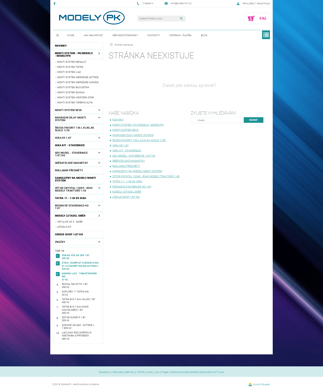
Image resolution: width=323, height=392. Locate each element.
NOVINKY (61, 45)
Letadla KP (64, 226)
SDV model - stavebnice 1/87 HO (71, 154)
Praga (165, 372)
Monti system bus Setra (73, 87)
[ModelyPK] (91, 18)
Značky (60, 241)
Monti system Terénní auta (75, 102)
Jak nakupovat (93, 35)
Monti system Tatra (70, 67)
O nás (70, 35)
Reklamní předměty (69, 170)
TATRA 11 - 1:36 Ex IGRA (70, 198)
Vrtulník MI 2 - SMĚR (70, 221)
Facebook (104, 372)
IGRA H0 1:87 (63, 137)
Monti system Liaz (69, 72)
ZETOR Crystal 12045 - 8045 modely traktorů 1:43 (74, 189)
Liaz (157, 372)
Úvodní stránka (57, 35)
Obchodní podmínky (125, 35)
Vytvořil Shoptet (261, 384)
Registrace (263, 3)
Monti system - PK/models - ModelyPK (74, 54)
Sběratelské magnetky (71, 162)
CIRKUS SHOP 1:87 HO (69, 234)
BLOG (204, 35)
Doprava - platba (181, 35)
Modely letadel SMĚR (70, 215)
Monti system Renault (71, 61)
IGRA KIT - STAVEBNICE (70, 145)
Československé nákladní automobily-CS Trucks (197, 372)
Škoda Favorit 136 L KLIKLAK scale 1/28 (74, 129)
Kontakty (153, 35)
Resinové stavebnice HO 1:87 (72, 207)
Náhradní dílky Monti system (70, 119)
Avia (149, 372)
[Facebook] (55, 3)
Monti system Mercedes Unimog (78, 82)
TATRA (140, 372)
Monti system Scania (70, 92)
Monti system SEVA (68, 110)
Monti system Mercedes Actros (78, 77)
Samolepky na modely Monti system (75, 179)
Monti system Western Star (75, 97)
